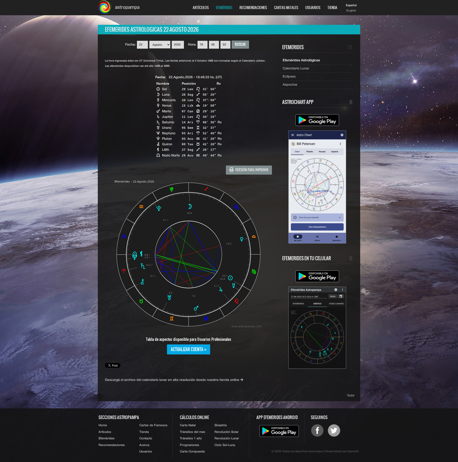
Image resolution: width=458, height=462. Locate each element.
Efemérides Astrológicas (301, 60)
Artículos (201, 7)
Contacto (145, 438)
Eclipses (289, 76)
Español (351, 5)
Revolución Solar (226, 432)
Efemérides (224, 7)
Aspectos (290, 84)
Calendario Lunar (296, 68)
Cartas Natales (286, 7)
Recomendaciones (253, 7)
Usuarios (312, 7)
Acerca (144, 445)
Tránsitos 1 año (191, 438)
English (351, 10)
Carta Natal (188, 425)
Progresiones (189, 445)
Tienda (332, 7)
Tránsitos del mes (192, 432)
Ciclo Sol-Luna (224, 445)
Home (103, 425)
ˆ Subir (350, 395)
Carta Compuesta (192, 451)
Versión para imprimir (251, 170)
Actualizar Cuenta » (188, 350)
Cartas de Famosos (153, 425)
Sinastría (220, 425)
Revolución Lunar (226, 438)
